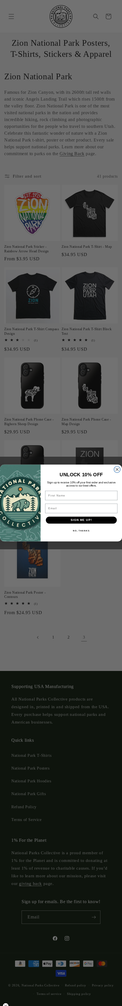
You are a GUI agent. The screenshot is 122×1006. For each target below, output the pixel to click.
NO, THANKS (81, 530)
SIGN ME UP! (81, 520)
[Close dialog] (117, 469)
